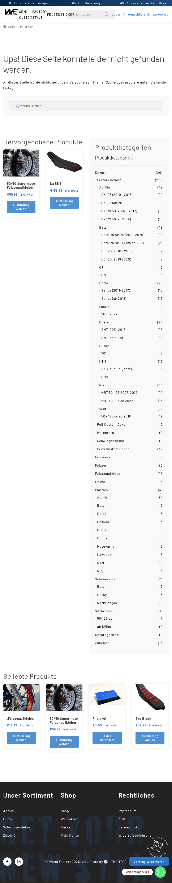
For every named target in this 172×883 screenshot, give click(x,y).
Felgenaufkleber (108, 473)
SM (103, 275)
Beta (103, 227)
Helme (100, 482)
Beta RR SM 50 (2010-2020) (122, 235)
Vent (103, 409)
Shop (65, 811)
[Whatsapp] (160, 872)
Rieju (103, 385)
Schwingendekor (110, 441)
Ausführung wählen (21, 207)
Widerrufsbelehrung (135, 835)
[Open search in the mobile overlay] (91, 14)
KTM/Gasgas (107, 603)
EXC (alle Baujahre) (116, 369)
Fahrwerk (102, 457)
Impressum (128, 811)
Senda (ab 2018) (113, 298)
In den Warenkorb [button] (107, 738)
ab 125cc (104, 626)
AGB (122, 819)
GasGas (103, 522)
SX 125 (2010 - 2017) (116, 194)
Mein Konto (70, 835)
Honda (102, 538)
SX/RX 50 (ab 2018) (116, 219)
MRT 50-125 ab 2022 (117, 401)
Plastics (101, 490)
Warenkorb (69, 819)
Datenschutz (129, 827)
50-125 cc (104, 618)
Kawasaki (104, 554)
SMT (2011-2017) (113, 329)
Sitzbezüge (104, 611)
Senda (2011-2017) (115, 290)
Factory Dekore (109, 180)
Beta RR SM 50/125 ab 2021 (122, 243)
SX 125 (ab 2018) (113, 203)
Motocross (105, 432)
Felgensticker (60, 14)
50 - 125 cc (109, 314)
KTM (102, 361)
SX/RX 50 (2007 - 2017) (119, 211)
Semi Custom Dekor (113, 449)
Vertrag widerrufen (149, 861)
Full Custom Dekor (112, 424)
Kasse (66, 827)
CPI (101, 267)
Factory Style (39, 14)
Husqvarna (105, 546)
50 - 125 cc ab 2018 (116, 416)
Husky (104, 346)
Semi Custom (25, 14)
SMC (104, 377)
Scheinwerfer (106, 579)
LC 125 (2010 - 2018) (117, 251)
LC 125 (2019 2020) (116, 259)
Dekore (101, 172)
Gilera (104, 322)
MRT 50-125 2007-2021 (119, 392)
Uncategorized (107, 635)
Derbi (103, 283)
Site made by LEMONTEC (104, 861)
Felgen (100, 465)
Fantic (104, 307)
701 (104, 353)
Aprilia (104, 187)
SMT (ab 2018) (112, 338)
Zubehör (102, 643)
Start (11, 26)
